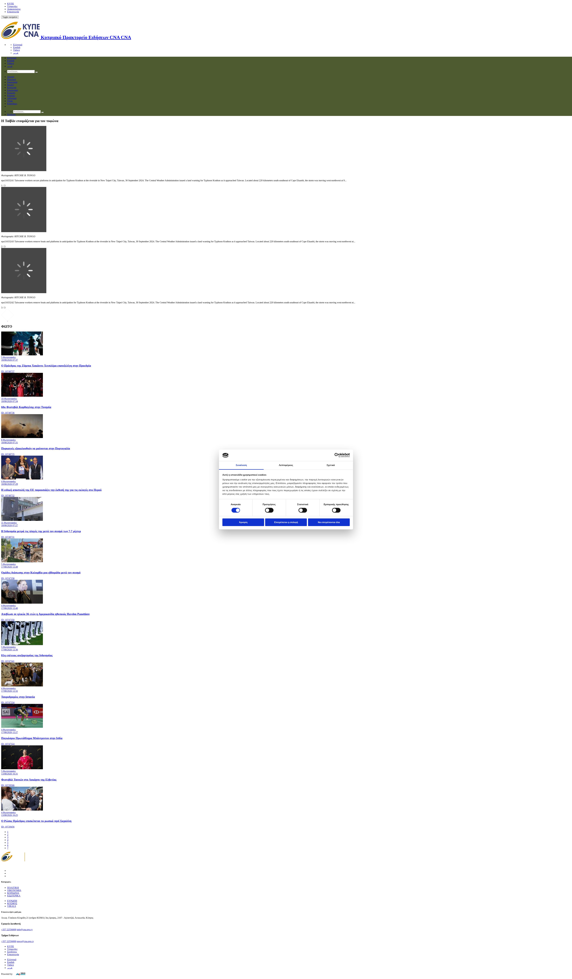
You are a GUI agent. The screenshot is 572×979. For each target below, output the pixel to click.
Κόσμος (11, 95)
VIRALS (11, 906)
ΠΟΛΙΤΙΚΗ (13, 887)
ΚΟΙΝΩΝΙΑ (13, 893)
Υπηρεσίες (12, 6)
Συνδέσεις (12, 952)
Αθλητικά (11, 98)
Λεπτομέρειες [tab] (286, 465)
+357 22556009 (8, 929)
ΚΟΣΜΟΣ (12, 903)
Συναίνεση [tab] (241, 465)
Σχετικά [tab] (331, 465)
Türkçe (16, 50)
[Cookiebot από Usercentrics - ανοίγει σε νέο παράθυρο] (337, 455)
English (16, 47)
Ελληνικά (17, 44)
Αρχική (10, 76)
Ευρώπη (11, 93)
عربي (15, 53)
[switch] (269, 510)
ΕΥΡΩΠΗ (12, 900)
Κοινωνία (11, 87)
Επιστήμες (12, 103)
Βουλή (10, 85)
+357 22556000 (8, 941)
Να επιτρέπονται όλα (329, 522)
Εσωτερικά (12, 90)
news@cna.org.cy (25, 941)
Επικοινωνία (13, 11)
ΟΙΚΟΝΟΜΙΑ (14, 890)
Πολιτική (11, 79)
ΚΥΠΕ (10, 3)
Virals (10, 101)
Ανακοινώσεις (14, 9)
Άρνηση (243, 522)
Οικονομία (12, 82)
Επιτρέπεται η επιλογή (286, 522)
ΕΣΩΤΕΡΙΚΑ (13, 895)
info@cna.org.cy (25, 929)
